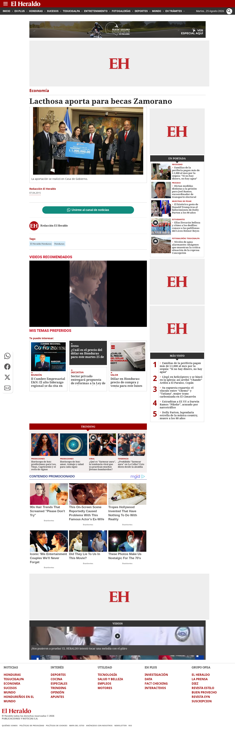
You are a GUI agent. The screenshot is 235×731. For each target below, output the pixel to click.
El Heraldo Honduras (41, 243)
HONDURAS (12, 675)
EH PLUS (151, 667)
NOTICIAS (11, 667)
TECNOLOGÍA (107, 675)
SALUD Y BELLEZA (110, 679)
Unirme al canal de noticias (90, 210)
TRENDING (58, 688)
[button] (7, 356)
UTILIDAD (105, 667)
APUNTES (57, 697)
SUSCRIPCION (202, 701)
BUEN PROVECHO (204, 692)
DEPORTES (58, 675)
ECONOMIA (12, 683)
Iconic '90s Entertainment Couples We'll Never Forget (48, 558)
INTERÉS (57, 667)
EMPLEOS (104, 683)
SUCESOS (10, 688)
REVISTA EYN (201, 697)
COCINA (56, 679)
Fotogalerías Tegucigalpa (186, 238)
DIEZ (195, 683)
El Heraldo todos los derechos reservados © (28, 715)
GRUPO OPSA (201, 667)
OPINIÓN (57, 692)
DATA (148, 679)
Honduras (59, 243)
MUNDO (10, 692)
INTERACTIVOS (155, 688)
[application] (88, 294)
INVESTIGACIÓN (156, 675)
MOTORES (105, 688)
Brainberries (49, 521)
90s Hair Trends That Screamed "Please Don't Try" (47, 511)
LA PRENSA (200, 679)
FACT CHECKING (156, 683)
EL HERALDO (201, 675)
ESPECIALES (59, 683)
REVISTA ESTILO (203, 688)
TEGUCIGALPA (14, 679)
